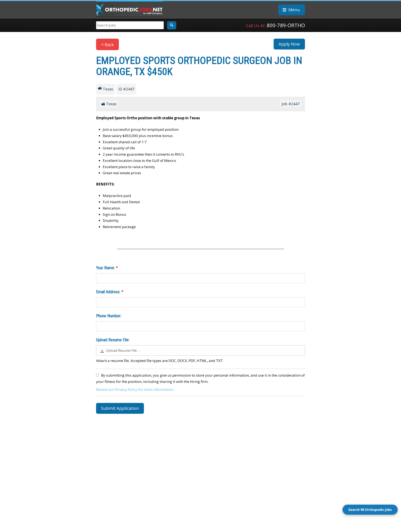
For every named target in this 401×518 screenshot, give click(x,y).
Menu (294, 10)
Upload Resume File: (112, 339)
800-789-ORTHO (286, 25)
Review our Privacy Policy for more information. (135, 389)
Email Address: (108, 291)
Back (109, 44)
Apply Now (289, 44)
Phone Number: (108, 315)
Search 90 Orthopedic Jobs (370, 509)
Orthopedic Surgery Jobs (129, 9)
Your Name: (106, 267)
